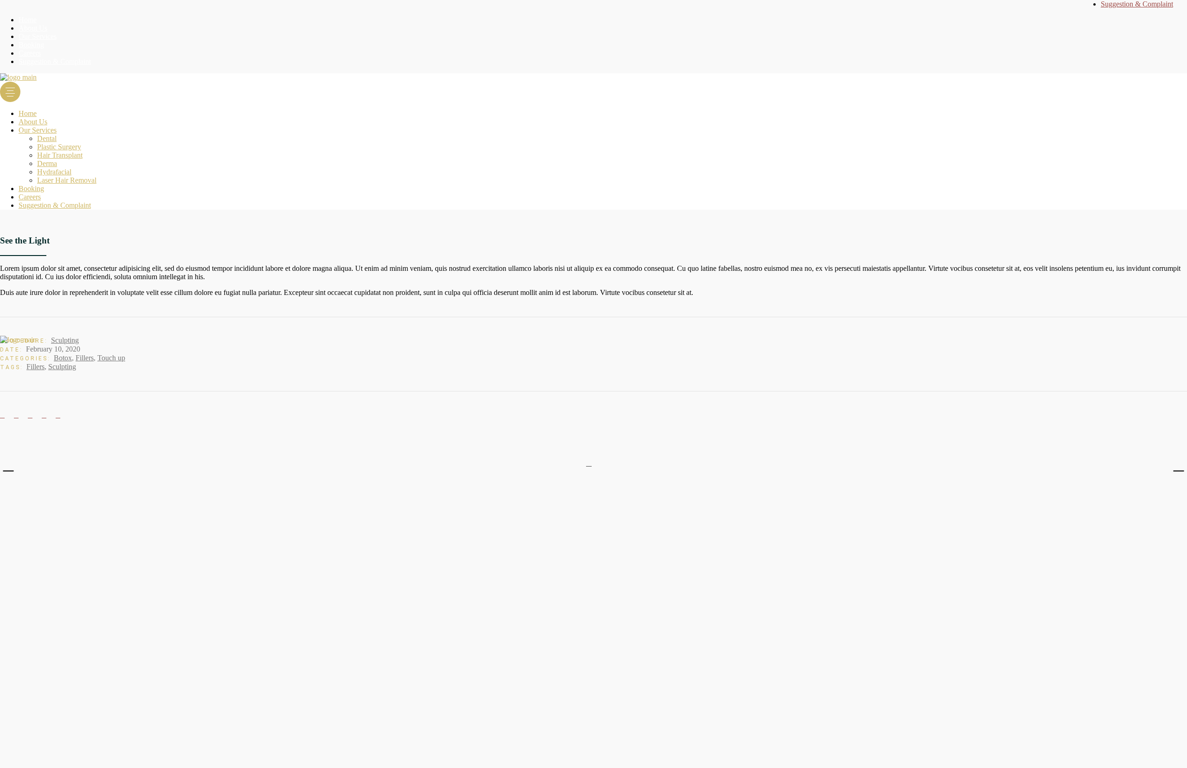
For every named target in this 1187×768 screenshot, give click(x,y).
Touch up (111, 358)
